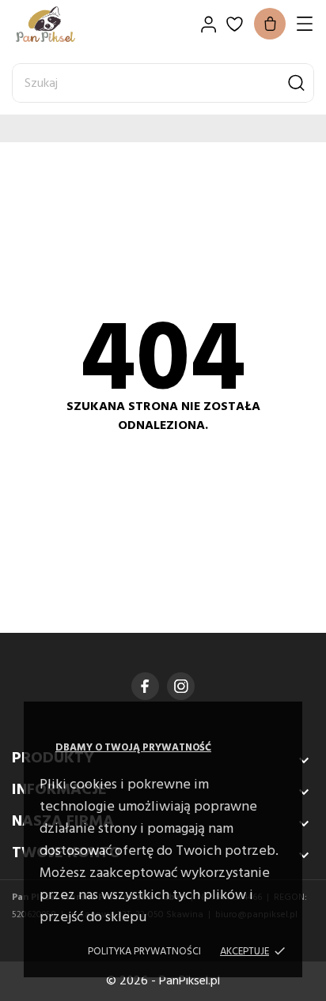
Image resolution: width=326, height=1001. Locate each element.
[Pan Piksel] (67, 24)
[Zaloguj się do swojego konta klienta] (208, 24)
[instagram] (181, 686)
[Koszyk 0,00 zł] (270, 24)
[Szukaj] (296, 83)
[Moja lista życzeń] (234, 24)
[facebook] (145, 686)
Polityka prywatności (144, 951)
